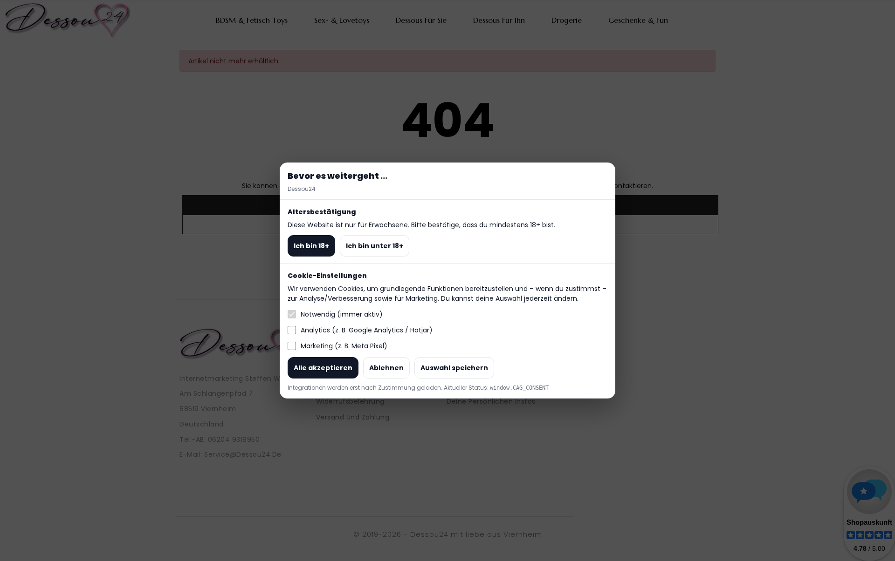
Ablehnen (386, 367)
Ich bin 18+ (311, 245)
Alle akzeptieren (323, 367)
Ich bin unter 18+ (374, 245)
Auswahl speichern (454, 367)
